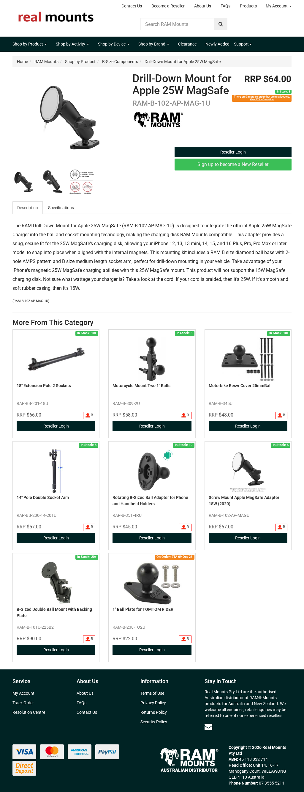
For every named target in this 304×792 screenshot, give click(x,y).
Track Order (23, 702)
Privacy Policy (153, 702)
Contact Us (131, 6)
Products (248, 6)
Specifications (61, 207)
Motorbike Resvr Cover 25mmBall (240, 385)
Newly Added (217, 44)
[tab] (27, 207)
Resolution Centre (28, 712)
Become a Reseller (168, 6)
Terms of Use (152, 693)
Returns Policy (153, 712)
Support (241, 44)
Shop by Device (112, 44)
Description (27, 207)
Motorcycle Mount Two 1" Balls (141, 385)
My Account (277, 6)
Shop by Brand (152, 44)
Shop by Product (28, 44)
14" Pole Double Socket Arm (43, 497)
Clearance (187, 44)
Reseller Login (233, 152)
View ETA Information (262, 99)
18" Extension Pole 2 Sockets (44, 385)
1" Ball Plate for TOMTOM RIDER (143, 609)
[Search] (220, 24)
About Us (202, 6)
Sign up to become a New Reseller (232, 164)
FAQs (225, 6)
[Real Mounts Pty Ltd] (55, 14)
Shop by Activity (71, 44)
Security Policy (153, 721)
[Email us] (208, 726)
